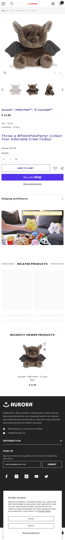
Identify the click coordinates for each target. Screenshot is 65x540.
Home (4, 10)
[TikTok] (26, 476)
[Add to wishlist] (55, 168)
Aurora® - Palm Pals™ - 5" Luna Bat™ (32, 378)
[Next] (60, 73)
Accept (31, 519)
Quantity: (8, 153)
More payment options (32, 184)
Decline (31, 526)
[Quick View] (44, 349)
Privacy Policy (45, 511)
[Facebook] (6, 476)
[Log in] (53, 4)
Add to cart (26, 168)
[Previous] (55, 73)
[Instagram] (16, 476)
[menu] (3, 4)
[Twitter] (46, 476)
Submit (52, 464)
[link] (17, 315)
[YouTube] (36, 476)
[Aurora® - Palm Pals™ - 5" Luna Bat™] (32, 356)
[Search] (12, 4)
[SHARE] (61, 168)
